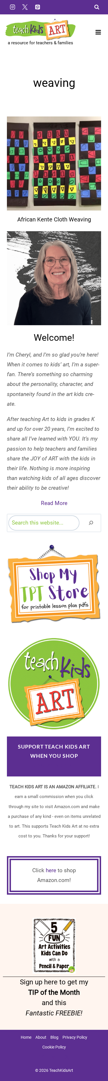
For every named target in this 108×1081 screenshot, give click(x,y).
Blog (54, 1037)
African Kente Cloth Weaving (54, 219)
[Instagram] (12, 6)
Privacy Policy (74, 1037)
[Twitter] (25, 6)
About (40, 1037)
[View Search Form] (96, 7)
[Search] (91, 523)
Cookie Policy (54, 1047)
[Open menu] (98, 32)
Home (26, 1037)
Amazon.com (54, 765)
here (51, 870)
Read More (54, 503)
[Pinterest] (37, 6)
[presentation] (54, 163)
